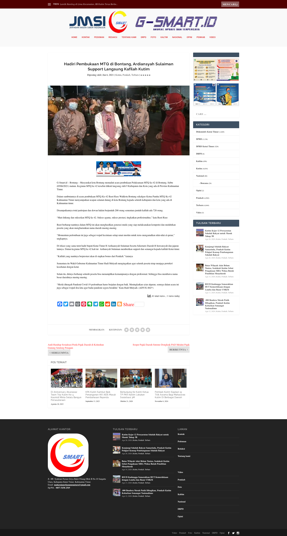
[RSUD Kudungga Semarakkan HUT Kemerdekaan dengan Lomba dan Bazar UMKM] (200, 286)
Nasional (177, 37)
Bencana (204, 183)
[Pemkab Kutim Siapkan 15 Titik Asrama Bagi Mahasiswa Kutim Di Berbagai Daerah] (171, 378)
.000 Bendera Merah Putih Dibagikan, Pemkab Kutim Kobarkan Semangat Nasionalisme (217, 304)
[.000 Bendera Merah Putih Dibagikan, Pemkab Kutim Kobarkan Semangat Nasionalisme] (200, 302)
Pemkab (201, 37)
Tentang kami (129, 37)
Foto (153, 37)
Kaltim (164, 37)
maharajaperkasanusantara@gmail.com (72, 484)
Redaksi (113, 37)
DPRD (199, 139)
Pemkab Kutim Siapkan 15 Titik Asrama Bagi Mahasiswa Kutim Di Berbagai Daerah (170, 395)
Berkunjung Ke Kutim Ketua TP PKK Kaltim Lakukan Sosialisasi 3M (134, 395)
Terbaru (135, 74)
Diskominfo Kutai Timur (207, 131)
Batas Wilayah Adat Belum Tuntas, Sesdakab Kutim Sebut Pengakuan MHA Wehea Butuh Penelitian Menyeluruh (219, 269)
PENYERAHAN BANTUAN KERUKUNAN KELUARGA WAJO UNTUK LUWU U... (99, 4)
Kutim (118, 74)
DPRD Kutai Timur (205, 146)
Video (212, 37)
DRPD (143, 37)
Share (128, 304)
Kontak (86, 37)
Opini (189, 37)
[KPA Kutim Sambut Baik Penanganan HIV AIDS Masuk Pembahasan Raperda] (101, 378)
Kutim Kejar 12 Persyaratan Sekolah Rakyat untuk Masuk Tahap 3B (218, 233)
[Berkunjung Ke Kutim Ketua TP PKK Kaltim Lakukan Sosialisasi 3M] (136, 378)
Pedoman (99, 37)
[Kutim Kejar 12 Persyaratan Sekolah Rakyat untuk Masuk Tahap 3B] (200, 232)
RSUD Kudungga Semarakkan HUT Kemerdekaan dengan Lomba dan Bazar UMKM (219, 286)
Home (74, 37)
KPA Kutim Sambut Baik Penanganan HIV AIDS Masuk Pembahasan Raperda (101, 395)
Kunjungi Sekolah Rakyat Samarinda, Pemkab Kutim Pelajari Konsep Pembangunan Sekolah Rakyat (219, 250)
